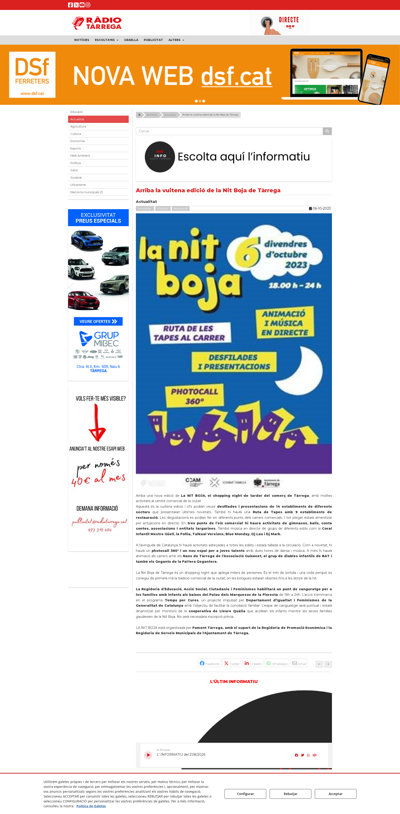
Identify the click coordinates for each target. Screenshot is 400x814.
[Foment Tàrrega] (200, 75)
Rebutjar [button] (290, 794)
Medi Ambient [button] (80, 155)
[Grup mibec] (98, 292)
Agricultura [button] (78, 126)
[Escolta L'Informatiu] (234, 157)
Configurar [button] (245, 794)
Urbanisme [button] (78, 184)
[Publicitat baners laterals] (95, 466)
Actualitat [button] (77, 119)
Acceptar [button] (336, 794)
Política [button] (75, 163)
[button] (70, 6)
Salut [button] (74, 170)
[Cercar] (327, 131)
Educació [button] (76, 112)
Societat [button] (76, 177)
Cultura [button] (75, 134)
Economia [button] (77, 141)
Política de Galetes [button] (91, 806)
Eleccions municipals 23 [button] (86, 192)
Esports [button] (75, 148)
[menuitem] (82, 40)
